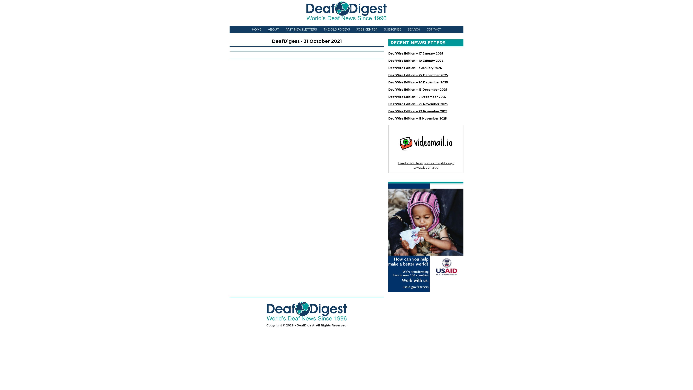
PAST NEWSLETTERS (301, 29)
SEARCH (414, 29)
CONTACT (434, 29)
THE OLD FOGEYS (336, 29)
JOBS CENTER (367, 29)
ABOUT (273, 29)
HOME (256, 29)
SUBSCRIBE (392, 29)
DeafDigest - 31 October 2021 (307, 41)
